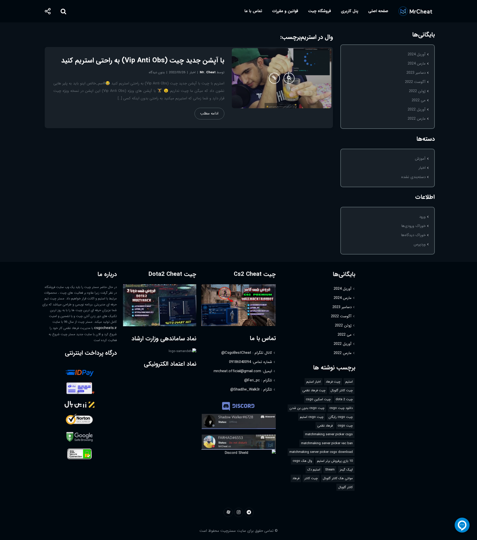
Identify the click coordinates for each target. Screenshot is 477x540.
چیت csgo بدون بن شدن (306, 408)
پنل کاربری (349, 11)
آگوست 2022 (415, 82)
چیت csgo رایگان (340, 417)
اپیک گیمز (346, 469)
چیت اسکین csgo (318, 399)
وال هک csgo (302, 461)
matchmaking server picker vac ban (327, 443)
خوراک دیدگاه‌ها (413, 235)
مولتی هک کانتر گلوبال (338, 478)
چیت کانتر (311, 478)
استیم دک (313, 469)
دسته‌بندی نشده (413, 177)
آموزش (420, 159)
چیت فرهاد (333, 381)
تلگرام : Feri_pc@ (258, 380)
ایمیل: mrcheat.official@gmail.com (243, 371)
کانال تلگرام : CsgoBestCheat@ (246, 353)
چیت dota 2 (344, 399)
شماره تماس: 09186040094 (250, 362)
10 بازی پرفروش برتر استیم (335, 461)
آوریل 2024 (417, 54)
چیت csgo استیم (311, 417)
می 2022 (419, 100)
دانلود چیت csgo (341, 408)
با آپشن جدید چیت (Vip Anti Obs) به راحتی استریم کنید (142, 61)
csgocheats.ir (105, 328)
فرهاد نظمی (325, 425)
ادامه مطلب (209, 113)
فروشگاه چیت (319, 11)
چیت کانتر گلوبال (341, 390)
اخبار (422, 168)
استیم (349, 381)
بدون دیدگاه (157, 72)
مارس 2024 (417, 64)
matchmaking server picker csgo (329, 434)
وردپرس (420, 244)
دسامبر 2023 (416, 73)
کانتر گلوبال (345, 487)
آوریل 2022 (417, 109)
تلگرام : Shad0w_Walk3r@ (251, 390)
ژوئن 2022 (417, 91)
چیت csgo (345, 425)
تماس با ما (253, 11)
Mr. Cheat (208, 72)
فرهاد (295, 478)
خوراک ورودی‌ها (413, 226)
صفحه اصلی (378, 11)
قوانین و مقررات (285, 11)
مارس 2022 (417, 119)
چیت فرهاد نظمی (313, 390)
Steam (330, 469)
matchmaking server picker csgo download (321, 452)
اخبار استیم (313, 381)
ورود (422, 217)
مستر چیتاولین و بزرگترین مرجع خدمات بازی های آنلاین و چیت (415, 11)
